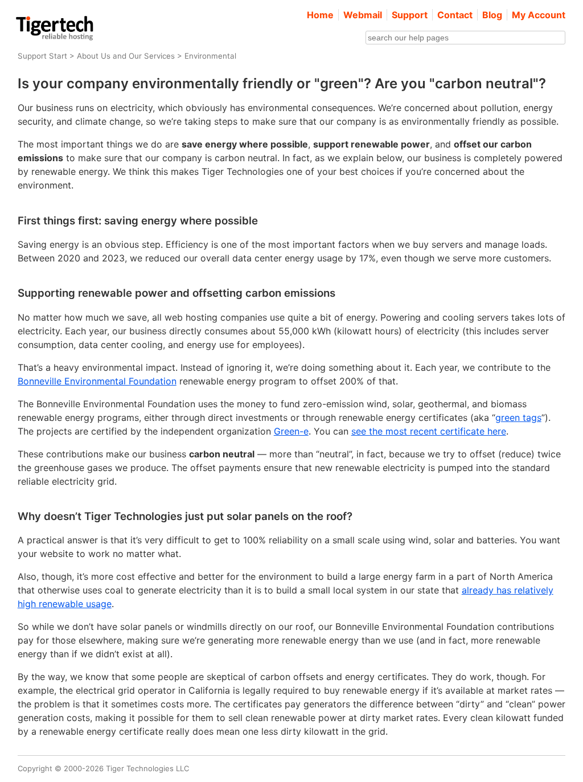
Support (410, 15)
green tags (518, 417)
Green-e (291, 431)
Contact (455, 15)
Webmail (362, 15)
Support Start (42, 55)
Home (320, 15)
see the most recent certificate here (428, 431)
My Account (538, 15)
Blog (492, 15)
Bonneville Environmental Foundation (97, 381)
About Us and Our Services (126, 55)
